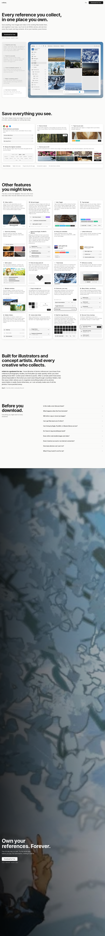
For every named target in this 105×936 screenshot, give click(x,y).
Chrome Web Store (8, 135)
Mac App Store (7, 141)
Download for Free (96, 2)
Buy (86, 2)
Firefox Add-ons (7, 138)
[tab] (14, 47)
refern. (4, 3)
